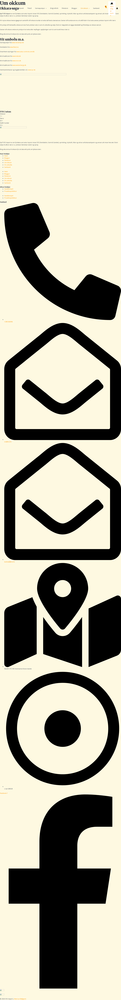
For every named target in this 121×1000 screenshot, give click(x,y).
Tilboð (29, 8)
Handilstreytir (8, 189)
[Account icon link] (117, 8)
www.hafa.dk (16, 56)
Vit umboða (8, 165)
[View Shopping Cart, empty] (106, 8)
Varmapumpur (40, 8)
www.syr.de (31, 70)
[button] (46, 8)
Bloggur (74, 8)
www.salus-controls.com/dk (25, 52)
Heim (12, 8)
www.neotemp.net (18, 43)
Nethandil (20, 8)
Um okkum (84, 8)
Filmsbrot (65, 8)
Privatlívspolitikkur (10, 191)
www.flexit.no (14, 47)
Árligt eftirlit (54, 8)
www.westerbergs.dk (19, 65)
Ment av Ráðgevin (20, 999)
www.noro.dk (16, 61)
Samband (96, 8)
